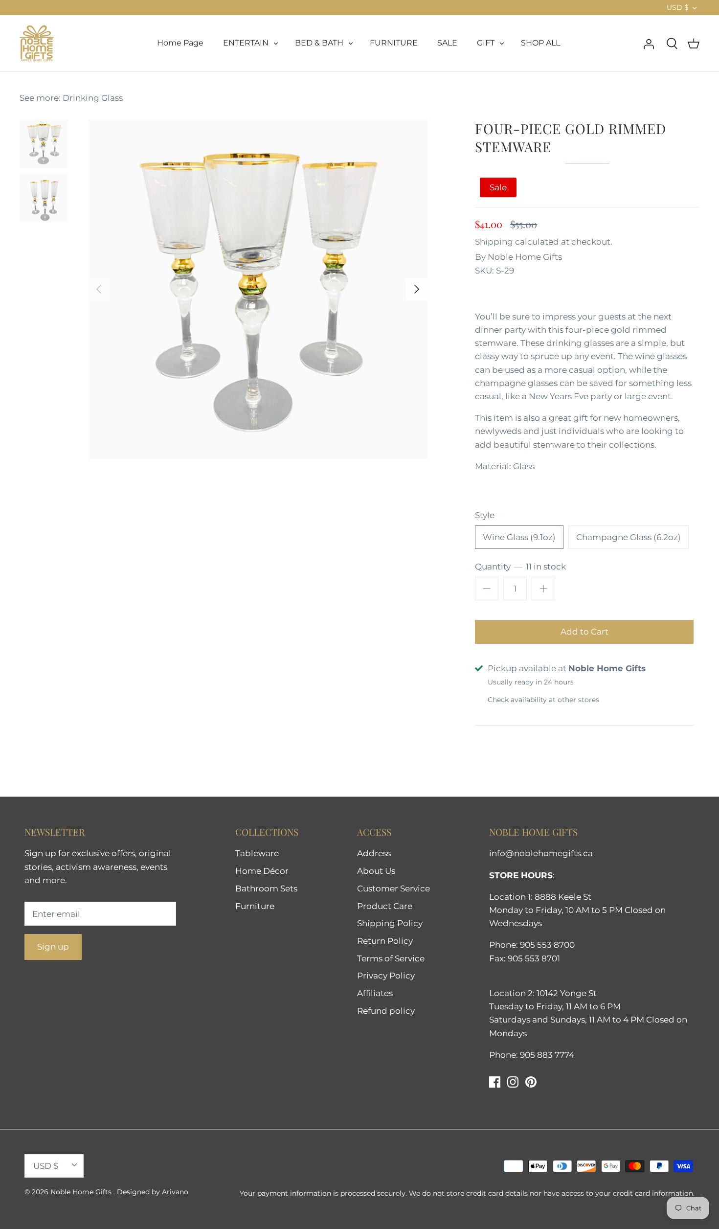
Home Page (180, 42)
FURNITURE (394, 42)
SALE (447, 42)
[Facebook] (494, 1082)
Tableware (257, 853)
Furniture (254, 906)
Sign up (53, 947)
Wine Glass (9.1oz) (519, 537)
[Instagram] (512, 1082)
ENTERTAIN (246, 42)
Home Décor (262, 871)
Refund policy (386, 1011)
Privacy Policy (386, 975)
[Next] (416, 289)
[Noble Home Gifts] (37, 43)
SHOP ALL (540, 42)
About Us (376, 871)
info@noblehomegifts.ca (541, 853)
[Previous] (99, 289)
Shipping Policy (390, 923)
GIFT (485, 42)
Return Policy (385, 941)
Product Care (384, 906)
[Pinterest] (531, 1082)
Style (484, 515)
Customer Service (393, 888)
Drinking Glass (93, 98)
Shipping (494, 242)
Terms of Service (391, 958)
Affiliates (375, 993)
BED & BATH (319, 42)
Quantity (520, 566)
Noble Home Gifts (525, 257)
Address (374, 853)
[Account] (648, 43)
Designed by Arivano (152, 1192)
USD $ (678, 7)
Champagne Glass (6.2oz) (628, 537)
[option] (257, 289)
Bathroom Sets (266, 888)
